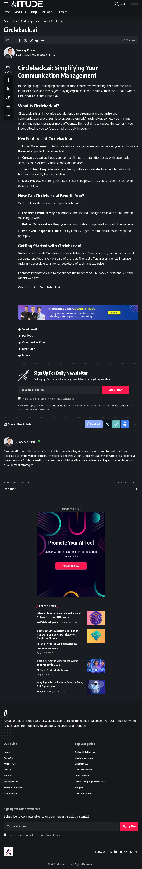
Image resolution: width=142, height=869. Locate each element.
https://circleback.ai (45, 287)
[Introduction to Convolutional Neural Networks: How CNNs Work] (96, 618)
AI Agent (41, 691)
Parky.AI (27, 336)
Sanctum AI (29, 329)
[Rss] (135, 851)
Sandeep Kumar (25, 50)
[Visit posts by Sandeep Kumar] (8, 442)
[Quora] (126, 851)
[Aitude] (26, 4)
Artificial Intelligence (47, 622)
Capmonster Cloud (34, 342)
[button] (7, 4)
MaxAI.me (28, 349)
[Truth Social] (130, 851)
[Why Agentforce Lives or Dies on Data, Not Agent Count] (96, 687)
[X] (110, 851)
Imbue (26, 355)
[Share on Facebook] (19, 40)
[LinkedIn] (116, 851)
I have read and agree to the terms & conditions (48, 398)
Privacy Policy (122, 405)
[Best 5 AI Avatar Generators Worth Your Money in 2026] (96, 666)
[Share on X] (25, 40)
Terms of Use (60, 405)
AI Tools (41, 643)
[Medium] (120, 851)
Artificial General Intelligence (62, 643)
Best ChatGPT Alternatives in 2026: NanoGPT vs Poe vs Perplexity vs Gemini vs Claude (58, 634)
